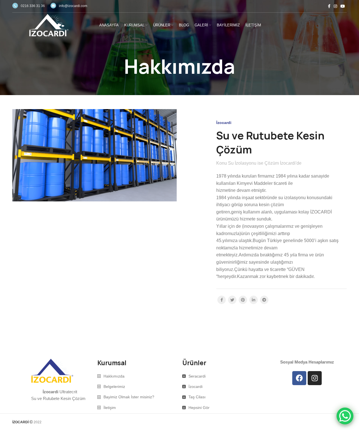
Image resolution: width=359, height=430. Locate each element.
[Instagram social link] (335, 6)
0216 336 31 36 (33, 6)
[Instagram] (315, 378)
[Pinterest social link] (243, 300)
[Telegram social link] (264, 300)
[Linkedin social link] (253, 300)
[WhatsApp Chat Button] (345, 416)
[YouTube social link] (343, 6)
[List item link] (137, 376)
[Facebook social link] (329, 6)
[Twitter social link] (232, 300)
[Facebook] (299, 378)
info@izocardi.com (73, 6)
